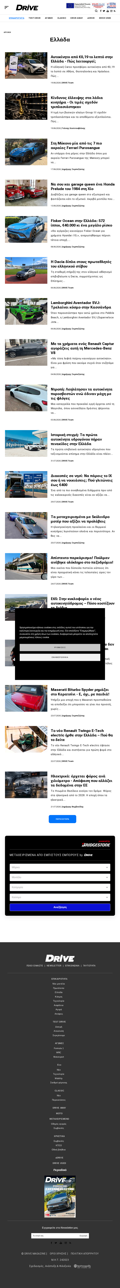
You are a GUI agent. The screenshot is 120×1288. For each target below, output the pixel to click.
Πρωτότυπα (58, 988)
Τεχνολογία (58, 1001)
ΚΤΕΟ (59, 1145)
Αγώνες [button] (59, 1043)
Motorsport (58, 1057)
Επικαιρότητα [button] (59, 979)
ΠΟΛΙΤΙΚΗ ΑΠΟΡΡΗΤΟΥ (85, 1253)
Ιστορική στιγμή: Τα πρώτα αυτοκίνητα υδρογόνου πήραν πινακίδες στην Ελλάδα (76, 439)
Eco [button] (59, 1065)
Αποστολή (59, 1031)
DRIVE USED (105, 18)
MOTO (59, 1113)
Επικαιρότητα (16, 18)
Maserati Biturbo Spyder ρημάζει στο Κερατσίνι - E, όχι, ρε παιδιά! (80, 691)
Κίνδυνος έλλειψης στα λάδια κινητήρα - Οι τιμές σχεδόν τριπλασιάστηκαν (77, 102)
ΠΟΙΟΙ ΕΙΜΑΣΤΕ (35, 966)
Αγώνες (49, 18)
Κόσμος (58, 997)
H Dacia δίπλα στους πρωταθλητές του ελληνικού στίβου (81, 264)
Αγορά (59, 1009)
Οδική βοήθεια (59, 1149)
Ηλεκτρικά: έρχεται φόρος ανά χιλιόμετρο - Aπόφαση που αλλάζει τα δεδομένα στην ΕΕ (81, 780)
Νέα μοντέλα (58, 984)
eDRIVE (91, 18)
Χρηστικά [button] (59, 1136)
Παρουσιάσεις (58, 1100)
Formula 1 (59, 1048)
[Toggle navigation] (6, 7)
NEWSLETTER (54, 966)
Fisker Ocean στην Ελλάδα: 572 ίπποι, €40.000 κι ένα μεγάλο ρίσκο (81, 223)
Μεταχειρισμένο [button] (59, 1119)
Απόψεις (59, 1014)
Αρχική (7, 32)
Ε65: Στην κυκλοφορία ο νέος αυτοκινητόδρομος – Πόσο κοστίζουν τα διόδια (83, 603)
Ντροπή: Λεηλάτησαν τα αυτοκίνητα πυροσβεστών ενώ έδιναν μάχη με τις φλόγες (81, 393)
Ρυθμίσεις (60, 647)
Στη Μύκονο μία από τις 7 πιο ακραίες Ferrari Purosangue (76, 145)
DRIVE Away (76, 18)
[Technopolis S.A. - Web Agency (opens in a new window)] (81, 1266)
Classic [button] (59, 1091)
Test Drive (35, 18)
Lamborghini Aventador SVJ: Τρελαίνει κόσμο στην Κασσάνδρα (81, 305)
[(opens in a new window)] (101, 11)
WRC (58, 1052)
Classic (61, 18)
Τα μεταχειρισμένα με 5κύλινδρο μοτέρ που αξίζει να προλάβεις (80, 519)
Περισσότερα (62, 819)
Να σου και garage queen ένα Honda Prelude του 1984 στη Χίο (83, 186)
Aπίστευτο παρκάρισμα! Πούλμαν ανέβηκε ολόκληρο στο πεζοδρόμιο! (82, 560)
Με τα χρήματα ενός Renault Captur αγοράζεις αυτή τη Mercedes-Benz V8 (82, 348)
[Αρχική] (27, 7)
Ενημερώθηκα (60, 657)
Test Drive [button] (59, 1022)
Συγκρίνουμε (59, 1035)
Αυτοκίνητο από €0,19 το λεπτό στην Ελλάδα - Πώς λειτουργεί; (82, 59)
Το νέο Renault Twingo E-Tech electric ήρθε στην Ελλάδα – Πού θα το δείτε (82, 735)
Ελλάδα (58, 992)
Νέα (59, 1070)
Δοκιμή (58, 1027)
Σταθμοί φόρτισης (58, 1082)
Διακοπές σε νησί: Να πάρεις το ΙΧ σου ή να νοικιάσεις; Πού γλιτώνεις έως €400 (82, 480)
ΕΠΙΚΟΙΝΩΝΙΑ (72, 966)
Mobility (58, 1078)
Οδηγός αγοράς (58, 1124)
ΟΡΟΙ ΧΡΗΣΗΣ (58, 1253)
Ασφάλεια (58, 1005)
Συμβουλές (59, 1128)
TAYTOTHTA (89, 966)
